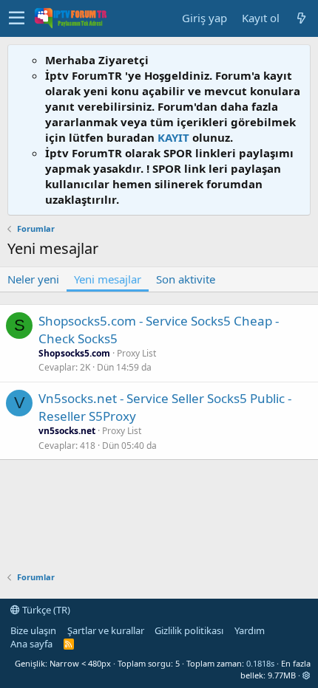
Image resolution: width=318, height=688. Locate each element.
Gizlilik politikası (189, 630)
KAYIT (173, 137)
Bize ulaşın (33, 630)
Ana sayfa (31, 643)
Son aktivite (185, 279)
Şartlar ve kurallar (105, 630)
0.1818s (260, 663)
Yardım (249, 630)
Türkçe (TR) (45, 609)
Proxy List (136, 353)
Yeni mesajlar (107, 279)
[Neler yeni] (301, 18)
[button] (16, 18)
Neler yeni (33, 279)
